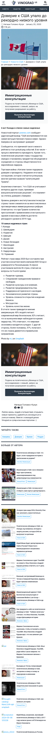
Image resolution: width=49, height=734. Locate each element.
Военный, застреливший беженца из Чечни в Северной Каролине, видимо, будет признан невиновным (31, 579)
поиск (45, 4)
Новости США (17, 62)
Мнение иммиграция (33, 494)
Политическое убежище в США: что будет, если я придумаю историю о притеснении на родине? (30, 455)
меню (3, 4)
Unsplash (19, 338)
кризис (30, 437)
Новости (5, 9)
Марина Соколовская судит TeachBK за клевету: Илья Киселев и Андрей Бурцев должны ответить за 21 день (30, 563)
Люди (18, 726)
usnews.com (25, 133)
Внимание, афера (22, 621)
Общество (17, 9)
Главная (4, 62)
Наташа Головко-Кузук (25, 405)
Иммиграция (30, 9)
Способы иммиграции (23, 462)
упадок (40, 437)
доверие (18, 437)
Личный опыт (21, 481)
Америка (6, 437)
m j (11, 338)
